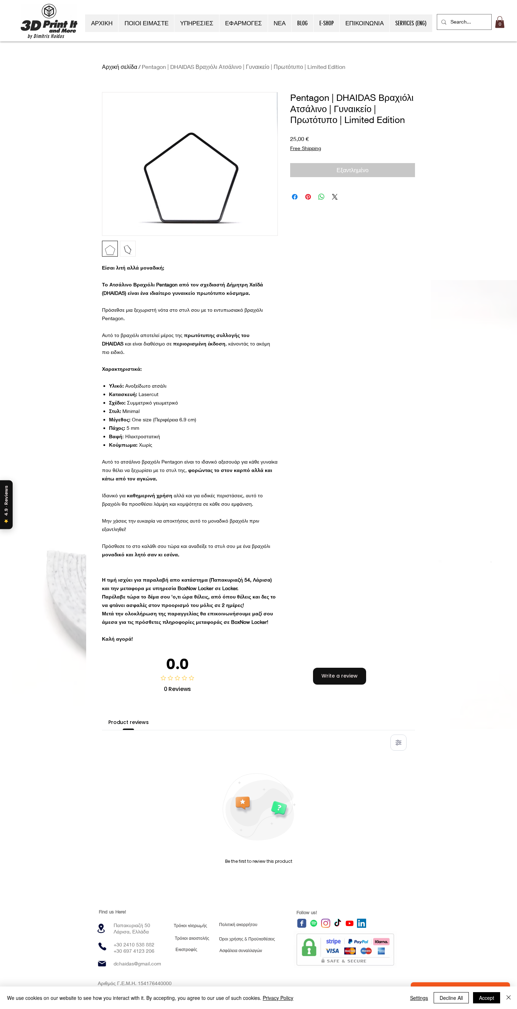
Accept (486, 997)
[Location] (101, 928)
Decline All (451, 997)
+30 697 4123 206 (134, 951)
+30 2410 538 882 (134, 944)
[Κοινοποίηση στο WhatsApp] (321, 197)
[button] (500, 22)
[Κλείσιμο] (508, 997)
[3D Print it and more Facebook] (301, 923)
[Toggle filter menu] (398, 743)
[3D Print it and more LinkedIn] (361, 923)
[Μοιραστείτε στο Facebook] (295, 197)
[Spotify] (313, 923)
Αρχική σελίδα (119, 66)
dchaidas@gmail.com (137, 963)
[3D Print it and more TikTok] (337, 923)
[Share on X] (335, 197)
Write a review (339, 675)
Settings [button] (419, 997)
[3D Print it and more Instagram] (325, 923)
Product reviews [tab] (128, 722)
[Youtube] (349, 923)
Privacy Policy (278, 997)
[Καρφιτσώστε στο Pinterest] (308, 197)
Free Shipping (305, 148)
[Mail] (102, 963)
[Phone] (102, 946)
